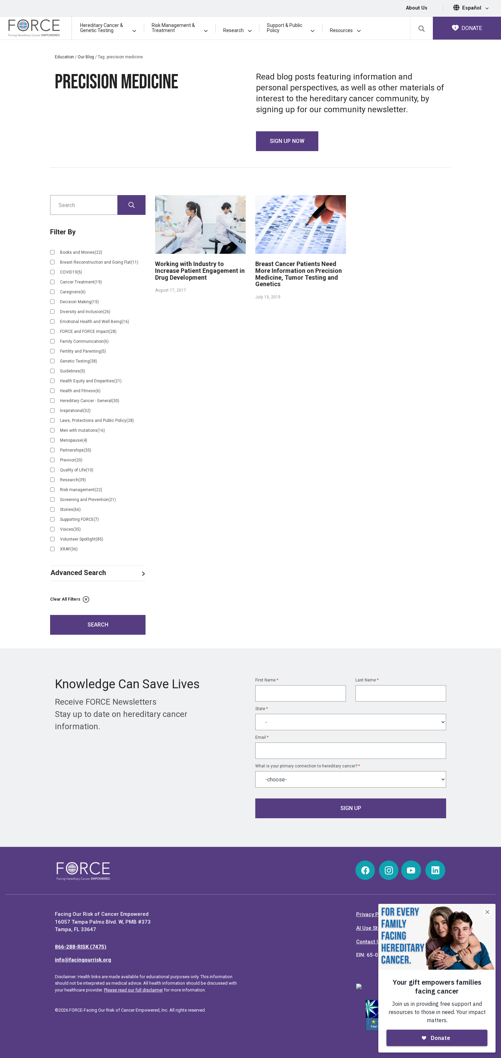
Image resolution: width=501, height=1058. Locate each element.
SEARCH (98, 624)
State (261, 708)
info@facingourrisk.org (83, 960)
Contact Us (369, 942)
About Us (416, 8)
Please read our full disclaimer (133, 990)
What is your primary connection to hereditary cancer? (307, 766)
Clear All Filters (65, 599)
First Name (266, 680)
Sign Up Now (287, 141)
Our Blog (86, 57)
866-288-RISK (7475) (80, 947)
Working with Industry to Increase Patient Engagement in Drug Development (200, 270)
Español (472, 8)
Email (262, 737)
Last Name (367, 680)
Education (64, 57)
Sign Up (350, 808)
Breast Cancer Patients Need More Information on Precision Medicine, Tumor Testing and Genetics (298, 274)
